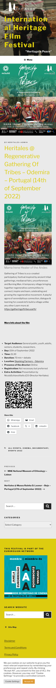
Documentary (40, 448)
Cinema (27, 448)
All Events (14, 448)
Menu (29, 59)
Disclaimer (9, 641)
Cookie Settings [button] (12, 681)
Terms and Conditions (15, 647)
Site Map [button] (12, 627)
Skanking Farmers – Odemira (29, 361)
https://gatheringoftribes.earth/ (20, 309)
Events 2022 (15, 451)
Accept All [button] (28, 681)
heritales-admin (18, 142)
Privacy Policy (11, 654)
